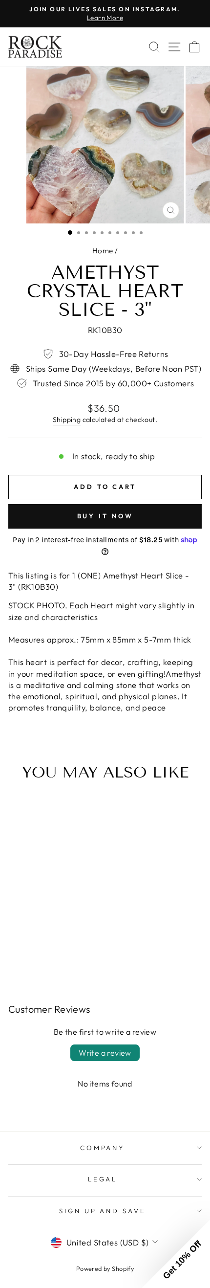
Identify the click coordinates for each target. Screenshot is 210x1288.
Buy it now (105, 516)
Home (102, 250)
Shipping (67, 419)
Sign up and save (103, 1211)
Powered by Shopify (105, 1268)
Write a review (105, 1053)
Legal (103, 1179)
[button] (176, 1254)
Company (103, 1148)
